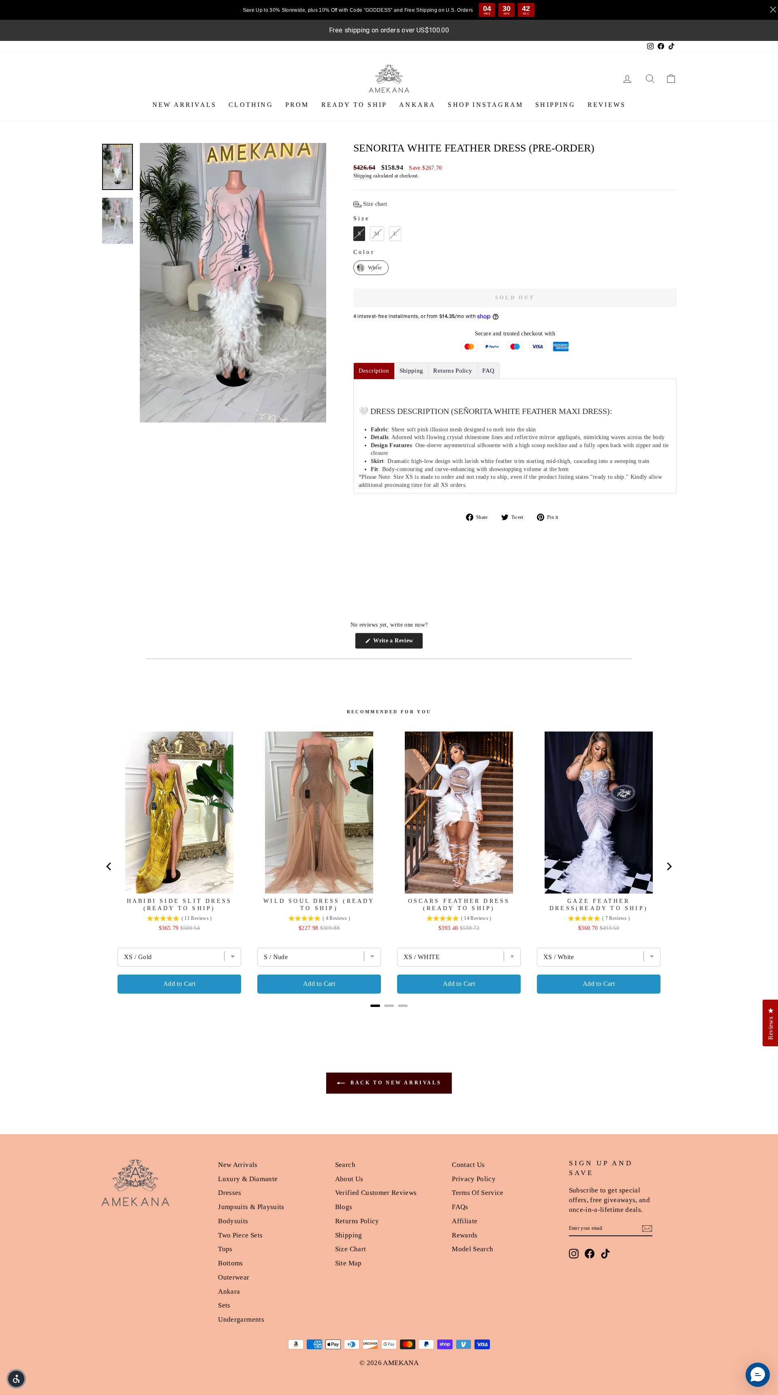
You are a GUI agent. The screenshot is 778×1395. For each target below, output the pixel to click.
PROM (297, 104)
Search (345, 1165)
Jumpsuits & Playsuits (251, 1207)
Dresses (229, 1193)
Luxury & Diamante (248, 1179)
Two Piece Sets (240, 1235)
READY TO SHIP (354, 104)
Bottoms (230, 1263)
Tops (225, 1249)
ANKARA (417, 104)
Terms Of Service (478, 1193)
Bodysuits (233, 1221)
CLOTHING (251, 104)
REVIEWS (607, 104)
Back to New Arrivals (395, 1083)
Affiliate (464, 1221)
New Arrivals (237, 1165)
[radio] (359, 233)
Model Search (472, 1249)
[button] (370, 204)
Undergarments (241, 1319)
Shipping (362, 176)
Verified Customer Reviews (376, 1193)
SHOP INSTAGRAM (485, 104)
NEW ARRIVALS (184, 104)
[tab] (374, 371)
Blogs (344, 1207)
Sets (224, 1305)
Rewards (464, 1235)
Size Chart (350, 1249)
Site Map (348, 1263)
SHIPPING (555, 104)
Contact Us (468, 1165)
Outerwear (233, 1277)
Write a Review (397, 643)
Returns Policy (357, 1221)
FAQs (460, 1207)
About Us (349, 1179)
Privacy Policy (474, 1179)
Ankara (229, 1291)
